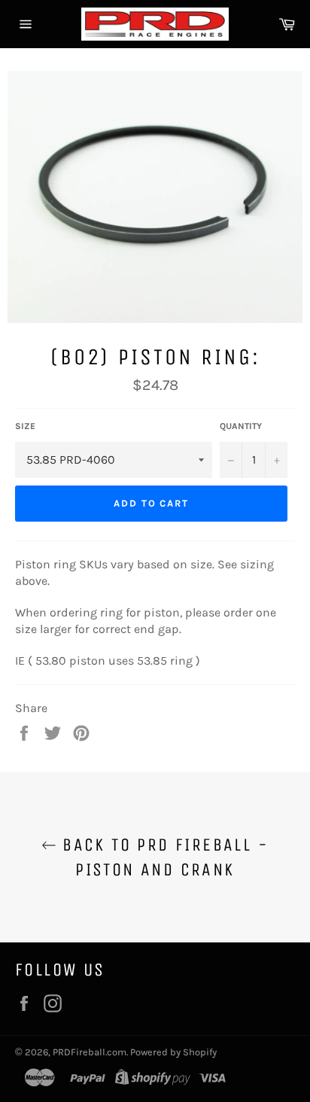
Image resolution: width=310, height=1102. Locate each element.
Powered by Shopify (173, 1052)
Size (25, 426)
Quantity (241, 426)
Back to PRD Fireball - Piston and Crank (162, 857)
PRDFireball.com (89, 1052)
